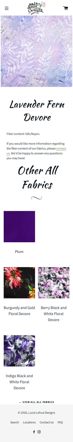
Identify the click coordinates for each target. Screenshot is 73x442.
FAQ (60, 422)
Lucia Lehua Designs (41, 413)
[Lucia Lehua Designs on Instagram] (39, 432)
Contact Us (47, 422)
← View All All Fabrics (36, 402)
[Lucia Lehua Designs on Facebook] (34, 432)
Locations (29, 422)
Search (14, 422)
